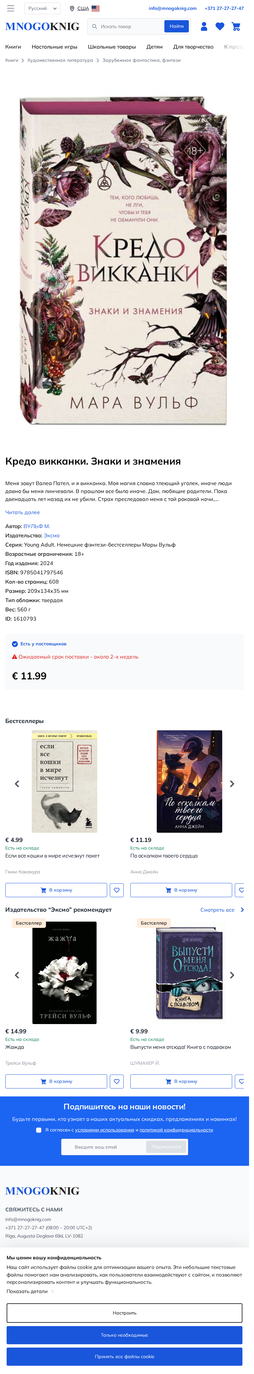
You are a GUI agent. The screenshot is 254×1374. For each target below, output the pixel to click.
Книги (13, 46)
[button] (17, 776)
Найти (177, 26)
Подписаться (166, 1147)
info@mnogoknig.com (173, 8)
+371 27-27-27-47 (224, 8)
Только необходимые (124, 1335)
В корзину (59, 883)
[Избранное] (220, 26)
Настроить (125, 1313)
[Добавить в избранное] (114, 883)
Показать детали (27, 1291)
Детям (155, 46)
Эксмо (52, 528)
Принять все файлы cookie (124, 1356)
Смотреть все (217, 902)
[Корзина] (236, 26)
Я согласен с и (129, 1130)
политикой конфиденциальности (176, 1130)
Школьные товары (112, 46)
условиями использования (104, 1130)
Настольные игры (54, 46)
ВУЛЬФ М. (36, 518)
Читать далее (22, 505)
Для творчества (193, 46)
